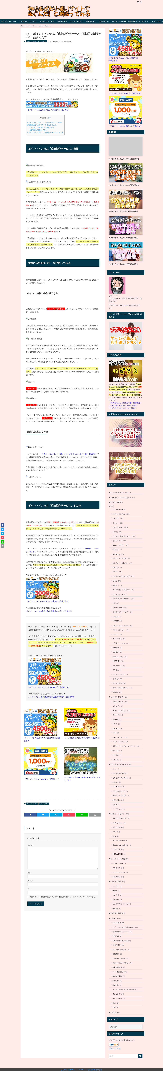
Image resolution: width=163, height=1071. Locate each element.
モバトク (117, 679)
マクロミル (118, 827)
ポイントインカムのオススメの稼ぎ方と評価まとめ (48, 110)
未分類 (115, 1012)
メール (30, 881)
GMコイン (117, 750)
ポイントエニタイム (121, 558)
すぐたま (117, 550)
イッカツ (117, 759)
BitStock (117, 719)
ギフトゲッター (119, 509)
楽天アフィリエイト (121, 795)
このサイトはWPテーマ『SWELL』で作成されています (81, 1069)
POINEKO (117, 621)
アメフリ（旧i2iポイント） (124, 536)
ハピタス (118, 518)
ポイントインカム (31, 41)
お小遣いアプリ (119, 697)
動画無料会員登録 (120, 958)
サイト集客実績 (120, 972)
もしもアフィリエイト (122, 778)
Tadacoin (117, 648)
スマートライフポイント (122, 688)
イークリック (119, 809)
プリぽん (117, 670)
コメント (30, 845)
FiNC (116, 733)
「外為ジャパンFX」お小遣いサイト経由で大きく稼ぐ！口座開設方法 (68, 454)
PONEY (117, 572)
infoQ (116, 832)
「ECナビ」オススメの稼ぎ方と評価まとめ (125, 126)
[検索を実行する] (140, 1056)
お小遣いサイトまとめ (121, 492)
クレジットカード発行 (122, 963)
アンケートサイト (120, 814)
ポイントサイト (42, 41)
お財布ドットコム (120, 643)
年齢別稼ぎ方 (119, 967)
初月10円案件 (119, 998)
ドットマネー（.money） (123, 599)
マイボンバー (119, 787)
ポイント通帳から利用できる (42, 127)
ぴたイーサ (118, 728)
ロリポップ (118, 868)
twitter (116, 891)
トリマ (116, 724)
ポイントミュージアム (122, 625)
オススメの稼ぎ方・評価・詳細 (125, 989)
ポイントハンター (120, 674)
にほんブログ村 (114, 1048)
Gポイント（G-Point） (122, 563)
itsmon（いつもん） (121, 710)
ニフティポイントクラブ (123, 576)
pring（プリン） (120, 737)
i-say (116, 836)
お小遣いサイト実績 (122, 941)
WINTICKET (118, 923)
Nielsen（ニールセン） (122, 845)
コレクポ (117, 616)
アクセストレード (120, 791)
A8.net (117, 769)
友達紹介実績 (119, 976)
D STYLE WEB (119, 854)
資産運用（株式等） (121, 949)
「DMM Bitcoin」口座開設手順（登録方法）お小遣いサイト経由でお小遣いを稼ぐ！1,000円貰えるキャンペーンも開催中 (125, 405)
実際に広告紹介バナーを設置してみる (42, 125)
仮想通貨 (117, 954)
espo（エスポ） (119, 656)
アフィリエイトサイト (121, 764)
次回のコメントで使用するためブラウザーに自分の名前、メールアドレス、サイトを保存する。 (63, 897)
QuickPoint (118, 715)
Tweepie (117, 692)
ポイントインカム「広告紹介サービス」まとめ (45, 132)
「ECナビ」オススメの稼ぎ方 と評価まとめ (41, 779)
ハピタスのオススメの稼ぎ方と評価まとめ (82, 738)
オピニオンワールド (121, 818)
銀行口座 (117, 981)
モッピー (118, 523)
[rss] (138, 1)
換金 (115, 1003)
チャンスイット (120, 594)
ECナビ (117, 532)
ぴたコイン (118, 706)
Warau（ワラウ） (120, 545)
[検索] (141, 1)
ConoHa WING (119, 863)
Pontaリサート (119, 823)
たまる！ (117, 634)
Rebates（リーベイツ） (122, 612)
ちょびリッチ (119, 541)
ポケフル (117, 755)
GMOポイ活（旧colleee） (123, 590)
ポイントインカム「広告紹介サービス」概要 (44, 122)
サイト (29, 889)
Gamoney (117, 652)
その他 (116, 918)
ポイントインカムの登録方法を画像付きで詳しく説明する (49, 611)
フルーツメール (120, 607)
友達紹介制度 (118, 913)
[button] (30, 815)
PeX (116, 603)
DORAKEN (118, 661)
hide (48, 118)
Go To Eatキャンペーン (122, 932)
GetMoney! (118, 554)
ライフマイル (119, 683)
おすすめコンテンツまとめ (123, 497)
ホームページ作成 (119, 859)
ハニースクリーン (120, 742)
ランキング (118, 994)
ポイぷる (117, 567)
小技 (115, 1007)
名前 (29, 873)
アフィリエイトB (120, 773)
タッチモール (119, 665)
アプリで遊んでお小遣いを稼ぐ (125, 927)
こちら (126, 305)
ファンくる (118, 849)
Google (116, 908)
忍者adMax (118, 800)
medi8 (116, 804)
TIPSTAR (117, 936)
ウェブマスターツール (122, 904)
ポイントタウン (120, 527)
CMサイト (117, 585)
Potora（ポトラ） (120, 630)
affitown (117, 782)
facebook (117, 899)
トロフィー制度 (85, 548)
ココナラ (117, 886)
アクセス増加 (118, 881)
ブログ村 (117, 895)
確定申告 (117, 985)
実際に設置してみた (38, 130)
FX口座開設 (118, 945)
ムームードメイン (120, 872)
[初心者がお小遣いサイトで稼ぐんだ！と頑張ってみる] (81, 11)
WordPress (118, 877)
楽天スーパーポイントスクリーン (126, 746)
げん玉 (117, 581)
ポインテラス (119, 639)
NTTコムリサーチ (120, 840)
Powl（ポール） (120, 701)
